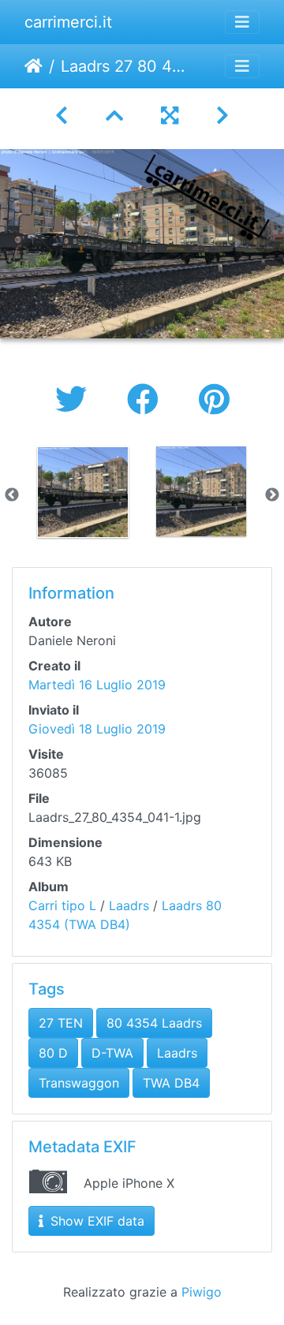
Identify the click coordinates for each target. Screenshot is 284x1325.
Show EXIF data (95, 1221)
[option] (83, 492)
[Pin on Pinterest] (214, 399)
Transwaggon (79, 1083)
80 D (53, 1053)
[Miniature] (114, 115)
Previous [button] (12, 495)
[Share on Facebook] (147, 399)
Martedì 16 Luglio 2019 (97, 684)
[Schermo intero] (169, 115)
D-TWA (112, 1053)
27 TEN (61, 1023)
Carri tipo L (62, 905)
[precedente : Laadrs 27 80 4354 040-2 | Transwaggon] (61, 115)
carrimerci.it (68, 22)
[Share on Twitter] (75, 399)
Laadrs (129, 905)
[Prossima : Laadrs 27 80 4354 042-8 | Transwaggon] (222, 115)
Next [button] (272, 495)
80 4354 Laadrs (154, 1023)
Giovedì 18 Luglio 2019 (97, 729)
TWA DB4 (171, 1083)
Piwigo (201, 1292)
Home (33, 66)
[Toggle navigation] (242, 22)
